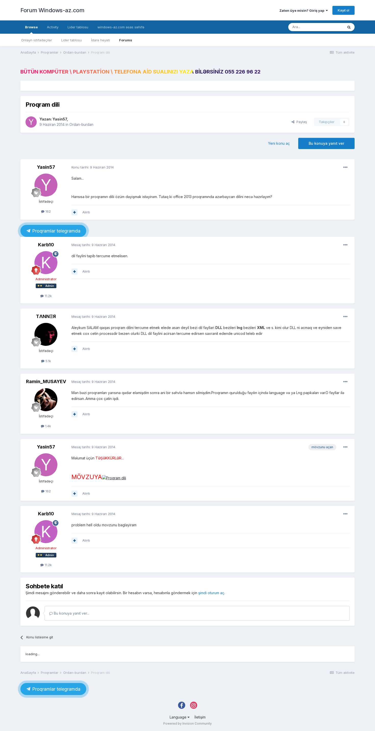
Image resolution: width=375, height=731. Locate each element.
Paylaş (300, 122)
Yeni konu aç (279, 143)
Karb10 (46, 244)
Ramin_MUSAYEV (46, 381)
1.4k (47, 426)
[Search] (349, 27)
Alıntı (86, 212)
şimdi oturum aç (211, 593)
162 (47, 211)
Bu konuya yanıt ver (326, 143)
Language (179, 717)
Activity (52, 27)
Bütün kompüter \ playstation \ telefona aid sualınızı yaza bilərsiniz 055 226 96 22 (140, 72)
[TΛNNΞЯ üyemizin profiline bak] (45, 334)
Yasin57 (60, 119)
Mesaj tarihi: (93, 245)
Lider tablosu (71, 40)
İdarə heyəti (100, 40)
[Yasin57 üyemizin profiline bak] (31, 122)
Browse (31, 27)
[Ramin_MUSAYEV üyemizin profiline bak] (45, 399)
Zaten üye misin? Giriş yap (302, 10)
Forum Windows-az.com (52, 10)
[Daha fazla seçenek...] (345, 167)
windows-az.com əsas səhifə (120, 27)
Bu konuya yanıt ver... (71, 613)
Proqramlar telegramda (55, 231)
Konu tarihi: (92, 167)
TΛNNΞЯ (46, 316)
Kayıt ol (343, 10)
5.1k (47, 361)
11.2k (48, 296)
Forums (125, 40)
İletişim (200, 717)
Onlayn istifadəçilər (36, 40)
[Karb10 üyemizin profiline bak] (45, 262)
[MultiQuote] (74, 212)
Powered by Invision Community (187, 723)
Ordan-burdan (81, 124)
